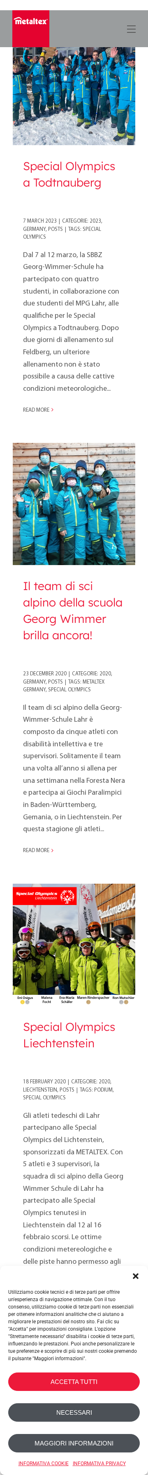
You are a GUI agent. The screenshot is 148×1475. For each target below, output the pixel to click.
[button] (136, 1276)
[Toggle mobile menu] (130, 28)
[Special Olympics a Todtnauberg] (74, 84)
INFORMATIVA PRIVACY (99, 1463)
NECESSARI (74, 1412)
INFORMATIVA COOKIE (43, 1463)
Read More (36, 410)
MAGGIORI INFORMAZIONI (74, 1443)
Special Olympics (69, 690)
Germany (34, 229)
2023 (95, 221)
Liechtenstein (40, 1090)
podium (103, 1090)
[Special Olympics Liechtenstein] (74, 945)
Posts (55, 229)
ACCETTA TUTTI (74, 1381)
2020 (105, 674)
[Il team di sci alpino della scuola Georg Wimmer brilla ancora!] (74, 504)
